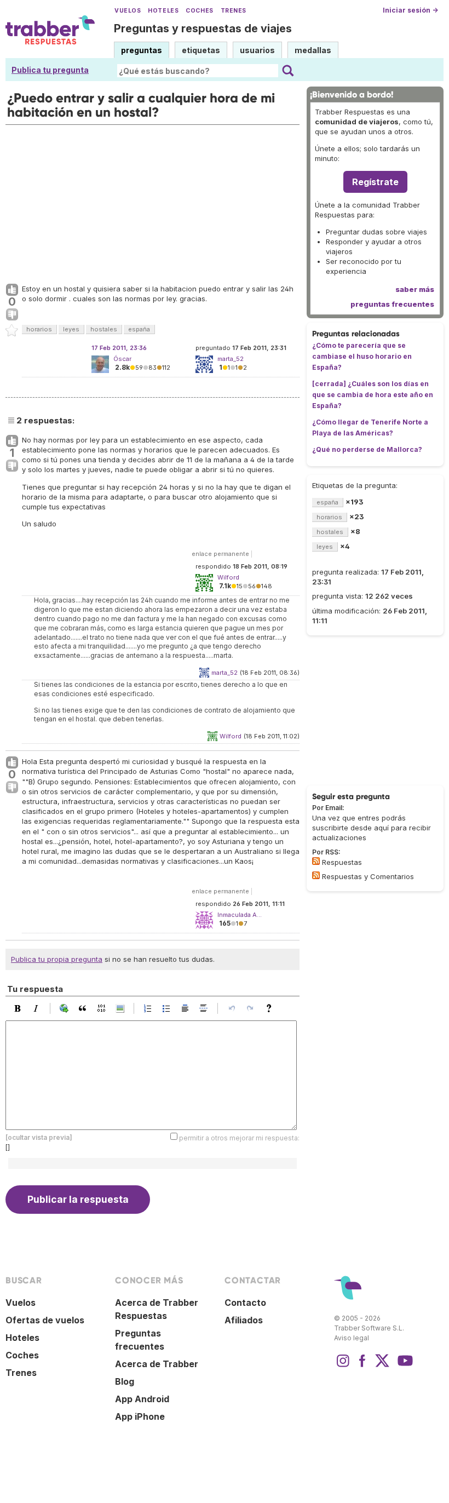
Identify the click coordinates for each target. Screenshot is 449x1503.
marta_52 (224, 672)
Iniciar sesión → (410, 10)
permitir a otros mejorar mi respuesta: (239, 1137)
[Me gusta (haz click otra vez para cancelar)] (12, 290)
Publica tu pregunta (50, 69)
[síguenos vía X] (382, 1366)
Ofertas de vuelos (44, 1320)
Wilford (230, 736)
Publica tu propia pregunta (56, 959)
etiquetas (201, 50)
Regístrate (375, 181)
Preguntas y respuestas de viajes (203, 28)
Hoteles (163, 10)
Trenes (233, 10)
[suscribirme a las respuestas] (316, 861)
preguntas (141, 50)
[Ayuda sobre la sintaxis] (271, 1008)
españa (139, 329)
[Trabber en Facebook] (362, 1366)
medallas (313, 50)
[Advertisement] (152, 201)
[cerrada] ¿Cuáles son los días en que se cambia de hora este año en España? (372, 395)
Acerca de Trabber (156, 1363)
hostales (103, 329)
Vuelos (127, 10)
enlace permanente (220, 554)
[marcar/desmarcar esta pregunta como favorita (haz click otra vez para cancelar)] (12, 330)
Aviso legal (351, 1338)
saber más (414, 289)
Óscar (122, 359)
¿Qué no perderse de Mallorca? (367, 449)
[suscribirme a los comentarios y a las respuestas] (316, 875)
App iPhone (140, 1416)
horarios (39, 329)
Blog (124, 1381)
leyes (71, 329)
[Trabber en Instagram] (343, 1366)
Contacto (245, 1302)
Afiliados (244, 1320)
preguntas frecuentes (392, 304)
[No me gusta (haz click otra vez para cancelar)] (12, 315)
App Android (142, 1398)
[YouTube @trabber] (403, 1366)
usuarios (257, 50)
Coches (199, 10)
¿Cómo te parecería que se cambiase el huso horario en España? (362, 356)
